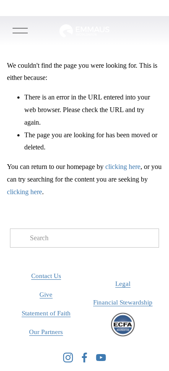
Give (45, 294)
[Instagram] (68, 357)
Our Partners (46, 331)
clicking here (122, 166)
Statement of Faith (46, 313)
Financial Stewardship (123, 302)
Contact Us (46, 275)
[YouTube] (101, 357)
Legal (122, 283)
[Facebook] (84, 357)
